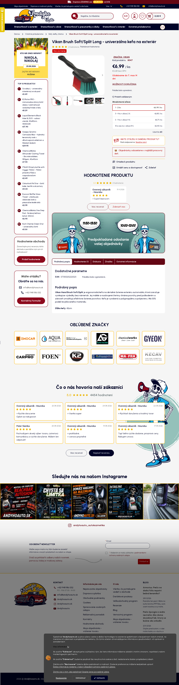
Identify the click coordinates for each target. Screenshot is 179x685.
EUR (126, 16)
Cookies (87, 602)
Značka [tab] (108, 261)
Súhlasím (101, 678)
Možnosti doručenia (124, 84)
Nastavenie (61, 678)
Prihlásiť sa (144, 561)
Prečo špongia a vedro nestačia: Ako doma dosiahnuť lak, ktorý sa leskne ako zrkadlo (154, 616)
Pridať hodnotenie (31, 259)
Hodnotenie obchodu (93, 623)
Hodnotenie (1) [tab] (81, 261)
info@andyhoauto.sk (67, 595)
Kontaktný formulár (31, 300)
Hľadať (74, 16)
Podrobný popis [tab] (62, 261)
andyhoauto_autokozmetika (89, 525)
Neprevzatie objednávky (95, 589)
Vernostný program (122, 614)
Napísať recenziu (101, 453)
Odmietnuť (80, 678)
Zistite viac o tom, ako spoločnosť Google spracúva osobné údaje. (81, 672)
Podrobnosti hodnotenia (90, 47)
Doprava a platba (92, 593)
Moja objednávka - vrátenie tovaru (92, 629)
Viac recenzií (98, 206)
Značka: (121, 57)
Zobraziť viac (119, 206)
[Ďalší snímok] (102, 75)
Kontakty (87, 619)
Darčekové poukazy (122, 596)
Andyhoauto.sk (64, 599)
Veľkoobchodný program (125, 601)
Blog (115, 610)
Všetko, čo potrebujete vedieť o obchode (71, 6)
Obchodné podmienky (94, 598)
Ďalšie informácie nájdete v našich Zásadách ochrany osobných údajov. (84, 667)
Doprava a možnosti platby (41, 6)
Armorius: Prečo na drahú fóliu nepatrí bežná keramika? (152, 590)
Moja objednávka (21, 6)
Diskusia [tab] (97, 261)
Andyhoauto (63, 608)
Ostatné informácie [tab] (126, 261)
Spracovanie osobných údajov (94, 608)
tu (68, 647)
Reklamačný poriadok (93, 614)
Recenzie (117, 605)
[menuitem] (25, 27)
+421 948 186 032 (66, 588)
